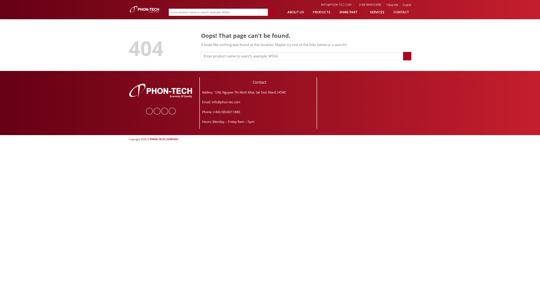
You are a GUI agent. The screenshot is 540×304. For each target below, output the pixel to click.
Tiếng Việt (392, 5)
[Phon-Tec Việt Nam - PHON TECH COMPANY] (144, 9)
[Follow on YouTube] (172, 111)
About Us (296, 12)
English (407, 5)
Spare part (348, 12)
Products (321, 12)
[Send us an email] (164, 111)
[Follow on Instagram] (157, 111)
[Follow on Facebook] (149, 111)
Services (377, 12)
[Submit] (271, 12)
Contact (401, 12)
